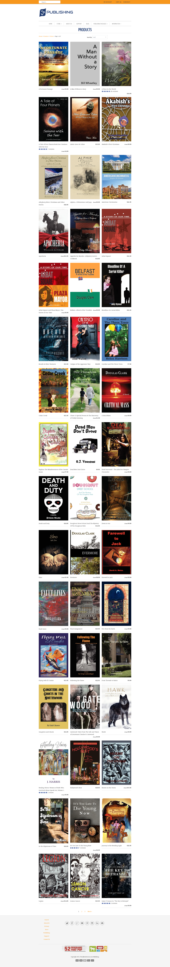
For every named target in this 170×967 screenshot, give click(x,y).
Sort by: (89, 37)
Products (85, 30)
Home (50, 24)
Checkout (126, 2)
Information (116, 24)
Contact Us (47, 939)
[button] (106, 91)
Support (79, 24)
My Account (108, 2)
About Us (69, 24)
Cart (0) (118, 2)
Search (47, 920)
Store (59, 24)
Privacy (46, 926)
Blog (87, 24)
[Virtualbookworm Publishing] (85, 13)
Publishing (46, 933)
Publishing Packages (101, 24)
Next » (90, 911)
